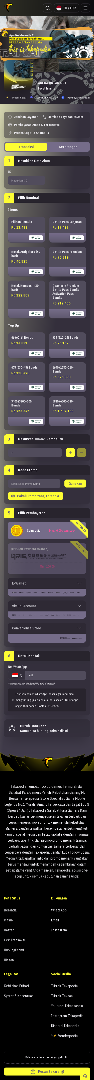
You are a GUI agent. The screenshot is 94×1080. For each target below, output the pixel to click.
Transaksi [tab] (26, 147)
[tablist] (47, 147)
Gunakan (75, 483)
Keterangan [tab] (68, 147)
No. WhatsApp (17, 667)
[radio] (26, 230)
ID (9, 172)
